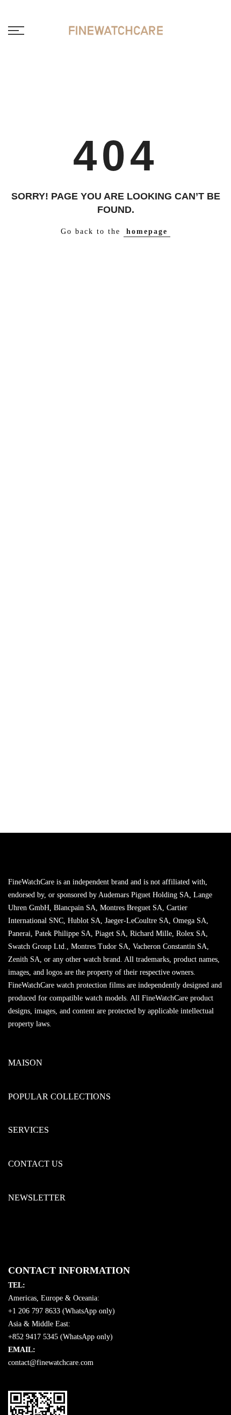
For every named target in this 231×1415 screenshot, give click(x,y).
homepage (147, 231)
